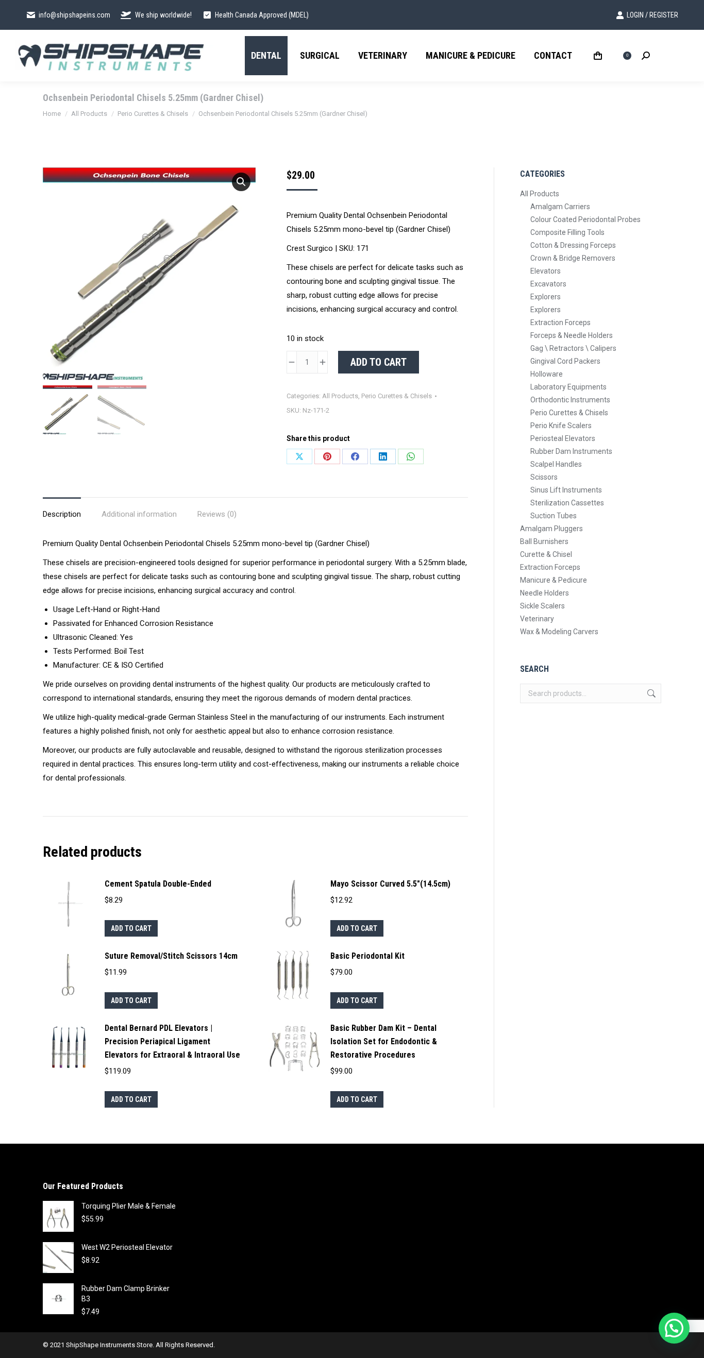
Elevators (545, 271)
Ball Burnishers (544, 541)
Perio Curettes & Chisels (396, 396)
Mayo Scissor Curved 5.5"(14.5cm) (390, 884)
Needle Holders (544, 593)
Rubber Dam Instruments (571, 451)
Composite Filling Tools (567, 232)
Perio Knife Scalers (561, 425)
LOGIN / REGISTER (652, 15)
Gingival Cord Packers (565, 361)
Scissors (544, 477)
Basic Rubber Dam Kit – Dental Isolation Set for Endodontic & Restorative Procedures (383, 1041)
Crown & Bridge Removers (572, 258)
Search (650, 693)
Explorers (545, 297)
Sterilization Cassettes (567, 503)
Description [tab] (62, 514)
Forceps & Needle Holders (571, 335)
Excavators (548, 284)
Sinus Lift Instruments (566, 490)
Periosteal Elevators (562, 438)
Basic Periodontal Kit (367, 956)
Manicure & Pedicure (553, 580)
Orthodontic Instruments (570, 400)
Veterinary (537, 619)
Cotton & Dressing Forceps (573, 245)
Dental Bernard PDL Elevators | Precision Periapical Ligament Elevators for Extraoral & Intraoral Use (172, 1041)
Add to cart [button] (131, 928)
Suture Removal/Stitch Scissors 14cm (171, 956)
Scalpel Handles (556, 464)
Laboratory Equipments (568, 387)
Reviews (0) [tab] (217, 514)
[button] (241, 182)
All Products (340, 396)
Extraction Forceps (560, 322)
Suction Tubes (553, 516)
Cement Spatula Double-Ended (158, 884)
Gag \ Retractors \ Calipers (573, 348)
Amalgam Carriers (560, 206)
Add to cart (378, 362)
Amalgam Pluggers (551, 528)
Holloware (546, 374)
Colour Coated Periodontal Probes (585, 219)
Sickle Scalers (542, 606)
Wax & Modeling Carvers (559, 631)
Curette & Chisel (546, 554)
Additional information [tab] (139, 514)
